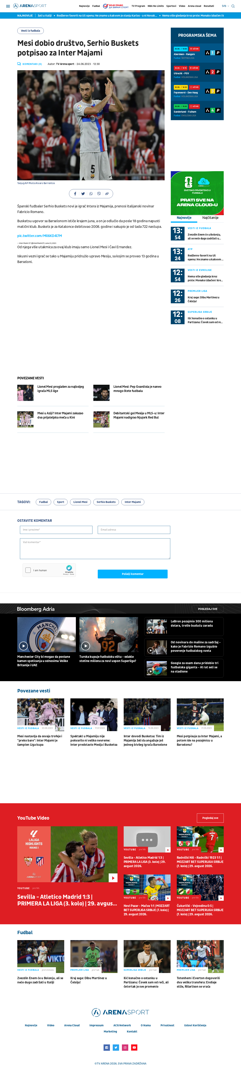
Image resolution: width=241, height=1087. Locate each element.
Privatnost (167, 1025)
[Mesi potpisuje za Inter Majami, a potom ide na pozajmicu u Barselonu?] (200, 714)
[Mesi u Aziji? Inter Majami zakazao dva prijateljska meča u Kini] (25, 419)
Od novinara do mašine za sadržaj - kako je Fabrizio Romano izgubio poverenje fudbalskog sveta (196, 646)
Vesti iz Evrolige (200, 270)
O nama (146, 1025)
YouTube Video (33, 818)
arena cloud (72, 1025)
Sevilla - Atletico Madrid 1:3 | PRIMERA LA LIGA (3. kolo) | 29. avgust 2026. (66, 900)
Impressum (96, 1025)
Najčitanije (210, 218)
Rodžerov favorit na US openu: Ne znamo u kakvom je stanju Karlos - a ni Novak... (92, 15)
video (50, 1025)
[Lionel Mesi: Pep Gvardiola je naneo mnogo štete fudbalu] (101, 393)
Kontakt (132, 1031)
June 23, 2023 (50, 243)
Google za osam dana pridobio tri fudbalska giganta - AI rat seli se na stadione (194, 667)
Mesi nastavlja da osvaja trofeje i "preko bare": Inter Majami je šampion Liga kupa (39, 740)
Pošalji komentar (133, 574)
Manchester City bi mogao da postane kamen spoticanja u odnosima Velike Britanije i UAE (43, 661)
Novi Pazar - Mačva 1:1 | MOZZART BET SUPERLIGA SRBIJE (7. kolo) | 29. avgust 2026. (147, 910)
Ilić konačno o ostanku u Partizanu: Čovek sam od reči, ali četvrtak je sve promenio (206, 320)
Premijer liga (197, 291)
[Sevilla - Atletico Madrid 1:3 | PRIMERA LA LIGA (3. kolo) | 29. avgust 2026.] (67, 854)
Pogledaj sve (207, 609)
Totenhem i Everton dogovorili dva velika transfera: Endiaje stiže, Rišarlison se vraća (198, 982)
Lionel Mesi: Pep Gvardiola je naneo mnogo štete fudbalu (137, 389)
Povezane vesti (30, 378)
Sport (60, 502)
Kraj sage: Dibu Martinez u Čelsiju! (203, 299)
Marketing (110, 1031)
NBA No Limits (156, 6)
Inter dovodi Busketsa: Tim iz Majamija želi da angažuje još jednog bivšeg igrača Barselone (145, 740)
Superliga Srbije (200, 311)
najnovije (31, 1025)
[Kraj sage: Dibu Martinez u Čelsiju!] (93, 956)
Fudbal (96, 6)
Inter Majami (133, 502)
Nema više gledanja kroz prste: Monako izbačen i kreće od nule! (187, 15)
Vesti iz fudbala (30, 31)
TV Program (138, 6)
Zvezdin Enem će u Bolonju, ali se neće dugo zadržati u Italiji (204, 236)
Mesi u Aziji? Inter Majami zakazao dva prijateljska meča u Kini (60, 415)
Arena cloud (194, 6)
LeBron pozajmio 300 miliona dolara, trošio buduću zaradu (192, 623)
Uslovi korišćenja (195, 1025)
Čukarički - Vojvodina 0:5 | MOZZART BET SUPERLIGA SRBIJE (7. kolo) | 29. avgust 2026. (200, 910)
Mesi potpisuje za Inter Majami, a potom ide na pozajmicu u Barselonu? (199, 740)
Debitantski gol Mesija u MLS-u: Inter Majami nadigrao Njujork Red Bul (138, 415)
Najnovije (84, 6)
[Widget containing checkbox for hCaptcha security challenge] (49, 570)
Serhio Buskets (106, 502)
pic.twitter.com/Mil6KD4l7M (39, 236)
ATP (190, 249)
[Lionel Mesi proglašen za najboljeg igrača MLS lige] (25, 393)
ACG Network (122, 1025)
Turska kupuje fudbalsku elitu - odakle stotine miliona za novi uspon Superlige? (107, 659)
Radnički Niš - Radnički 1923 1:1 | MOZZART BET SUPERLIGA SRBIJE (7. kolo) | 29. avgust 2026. (200, 862)
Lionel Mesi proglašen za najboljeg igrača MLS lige (60, 389)
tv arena (103, 1063)
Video (182, 6)
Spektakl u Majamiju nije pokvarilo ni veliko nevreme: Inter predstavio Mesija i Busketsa (93, 740)
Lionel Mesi (80, 502)
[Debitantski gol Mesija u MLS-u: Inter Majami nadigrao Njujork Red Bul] (101, 419)
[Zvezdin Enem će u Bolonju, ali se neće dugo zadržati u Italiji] (40, 956)
